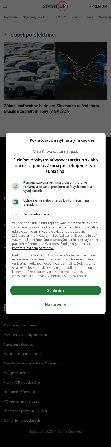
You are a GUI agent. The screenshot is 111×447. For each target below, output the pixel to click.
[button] (55, 214)
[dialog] (56, 223)
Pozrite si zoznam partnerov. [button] (33, 248)
